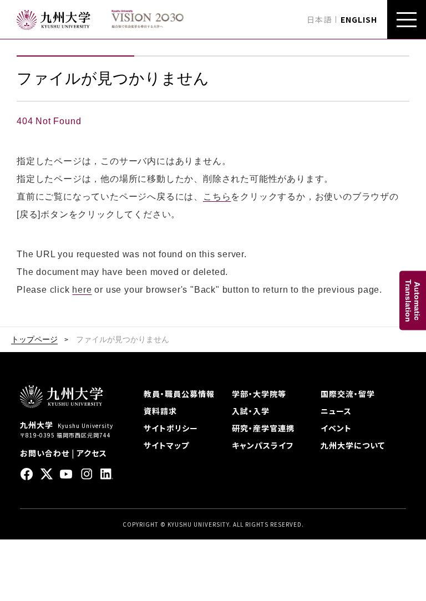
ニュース (336, 410)
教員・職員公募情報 (179, 393)
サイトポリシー (171, 428)
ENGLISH (359, 19)
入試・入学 (251, 410)
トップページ (34, 339)
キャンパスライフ (262, 445)
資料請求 (160, 410)
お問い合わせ (44, 453)
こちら (217, 196)
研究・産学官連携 (263, 428)
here (82, 289)
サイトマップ (166, 445)
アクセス (92, 453)
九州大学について (353, 445)
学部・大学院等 (259, 393)
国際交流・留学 (348, 393)
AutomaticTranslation (413, 300)
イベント (336, 428)
